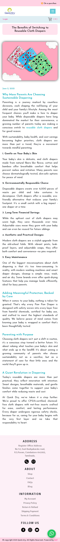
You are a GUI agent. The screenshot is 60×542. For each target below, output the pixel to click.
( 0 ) (55, 19)
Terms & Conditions (30, 515)
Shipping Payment (30, 511)
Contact (30, 478)
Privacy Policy (30, 503)
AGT (56, 540)
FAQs (30, 482)
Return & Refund (30, 507)
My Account (30, 498)
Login (5, 19)
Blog (30, 486)
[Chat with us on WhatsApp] (51, 533)
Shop (30, 474)
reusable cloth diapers (39, 128)
